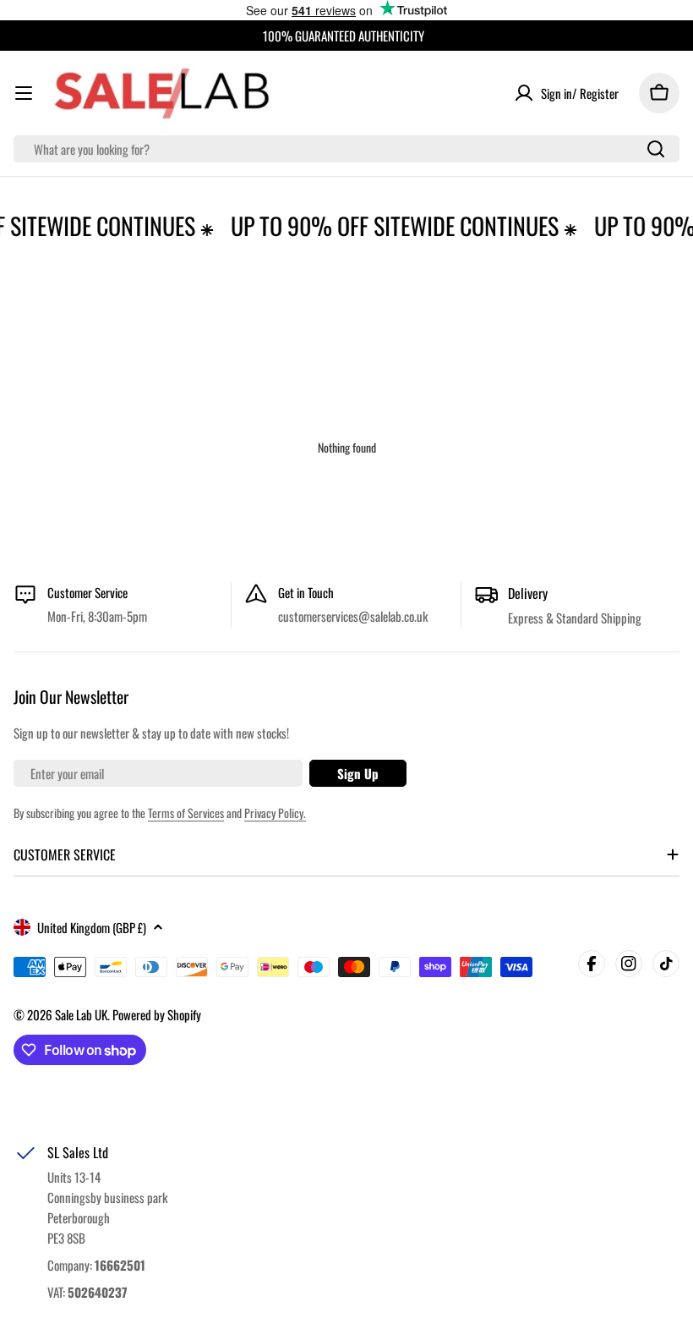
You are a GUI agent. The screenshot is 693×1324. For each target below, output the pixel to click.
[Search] (656, 149)
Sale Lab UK (81, 1014)
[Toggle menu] (24, 93)
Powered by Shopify (156, 1014)
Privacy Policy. (275, 812)
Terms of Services (186, 812)
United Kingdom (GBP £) (91, 927)
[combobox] (346, 148)
